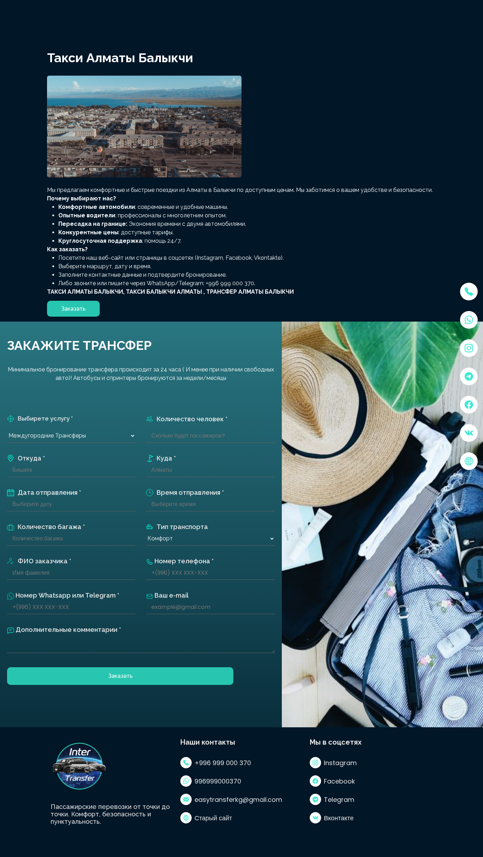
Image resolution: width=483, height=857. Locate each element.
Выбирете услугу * (45, 418)
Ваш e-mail (170, 595)
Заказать (120, 676)
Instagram (340, 762)
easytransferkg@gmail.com (238, 799)
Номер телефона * (183, 561)
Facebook (339, 781)
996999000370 (217, 781)
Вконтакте (339, 818)
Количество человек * (192, 419)
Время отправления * (190, 492)
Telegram (339, 799)
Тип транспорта (182, 526)
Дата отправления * (49, 492)
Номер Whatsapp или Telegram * (66, 595)
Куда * (166, 458)
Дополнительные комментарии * (67, 629)
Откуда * (31, 458)
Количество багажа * (51, 526)
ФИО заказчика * (44, 561)
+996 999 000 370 (222, 762)
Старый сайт (213, 818)
